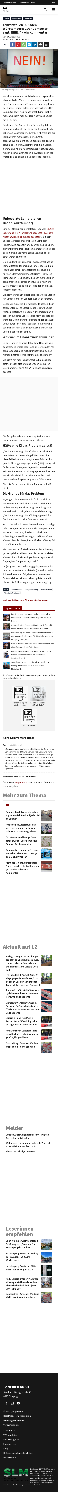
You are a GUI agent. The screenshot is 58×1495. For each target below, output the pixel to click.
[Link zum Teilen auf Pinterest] (18, 44)
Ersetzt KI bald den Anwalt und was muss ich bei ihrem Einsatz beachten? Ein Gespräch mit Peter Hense (31, 617)
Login (53, 2)
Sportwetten (9, 1444)
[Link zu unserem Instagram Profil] (12, 1403)
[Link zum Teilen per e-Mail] (46, 44)
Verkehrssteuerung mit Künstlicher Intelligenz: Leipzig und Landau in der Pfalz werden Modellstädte (30, 665)
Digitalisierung (46, 589)
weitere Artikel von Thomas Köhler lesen (25, 600)
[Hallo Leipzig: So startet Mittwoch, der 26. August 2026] (46, 1270)
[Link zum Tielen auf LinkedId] (34, 44)
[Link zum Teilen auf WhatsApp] (23, 44)
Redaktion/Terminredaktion (17, 1415)
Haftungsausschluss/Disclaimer (18, 1453)
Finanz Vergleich (11, 1439)
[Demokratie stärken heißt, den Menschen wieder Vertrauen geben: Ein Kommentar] (46, 854)
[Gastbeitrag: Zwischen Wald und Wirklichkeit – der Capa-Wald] (46, 1047)
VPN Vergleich (10, 1435)
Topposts (28, 18)
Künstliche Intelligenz (11, 593)
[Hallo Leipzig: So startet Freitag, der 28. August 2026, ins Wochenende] (46, 1257)
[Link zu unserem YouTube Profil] (18, 1403)
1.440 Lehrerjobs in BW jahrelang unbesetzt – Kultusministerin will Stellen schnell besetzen (28, 232)
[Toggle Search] (45, 9)
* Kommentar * (16, 589)
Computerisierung (31, 589)
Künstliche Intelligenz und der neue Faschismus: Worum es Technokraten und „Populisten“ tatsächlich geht (31, 654)
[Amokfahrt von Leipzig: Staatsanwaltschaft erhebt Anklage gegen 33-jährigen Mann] (46, 1034)
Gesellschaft (16, 18)
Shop (33, 2)
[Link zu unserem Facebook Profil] (6, 1403)
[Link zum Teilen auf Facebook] (12, 44)
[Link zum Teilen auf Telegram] (29, 44)
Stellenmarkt (24, 2)
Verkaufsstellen (11, 1424)
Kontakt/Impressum (13, 1411)
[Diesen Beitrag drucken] (40, 44)
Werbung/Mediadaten (13, 1420)
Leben (6, 18)
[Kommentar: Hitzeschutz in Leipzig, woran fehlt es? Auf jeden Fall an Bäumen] (46, 815)
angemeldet (21, 782)
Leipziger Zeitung (9, 2)
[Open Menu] (53, 9)
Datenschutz (9, 1457)
